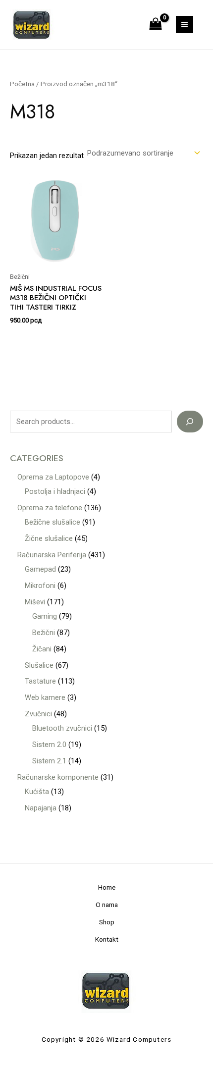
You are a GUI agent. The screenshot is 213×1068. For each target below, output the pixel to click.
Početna (22, 84)
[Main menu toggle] (184, 24)
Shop (106, 922)
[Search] (190, 421)
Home (106, 887)
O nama (107, 904)
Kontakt (106, 939)
